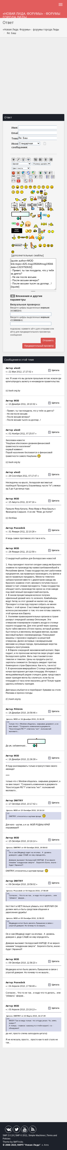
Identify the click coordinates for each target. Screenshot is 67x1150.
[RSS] (32, 1130)
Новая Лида (32, 1144)
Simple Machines (36, 1135)
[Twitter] (16, 1130)
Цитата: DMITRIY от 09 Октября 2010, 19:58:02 (27, 848)
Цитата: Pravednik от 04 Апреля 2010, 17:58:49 (27, 891)
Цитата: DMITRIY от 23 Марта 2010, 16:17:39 (26, 1016)
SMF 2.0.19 (8, 1135)
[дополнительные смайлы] (27, 255)
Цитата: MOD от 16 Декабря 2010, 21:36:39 (25, 719)
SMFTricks (18, 1141)
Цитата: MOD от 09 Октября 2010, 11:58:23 (25, 918)
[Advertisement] (33, 76)
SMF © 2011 (21, 1135)
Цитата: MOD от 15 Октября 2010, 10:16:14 (25, 810)
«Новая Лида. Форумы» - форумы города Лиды (31, 14)
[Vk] (8, 1130)
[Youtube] (24, 1130)
